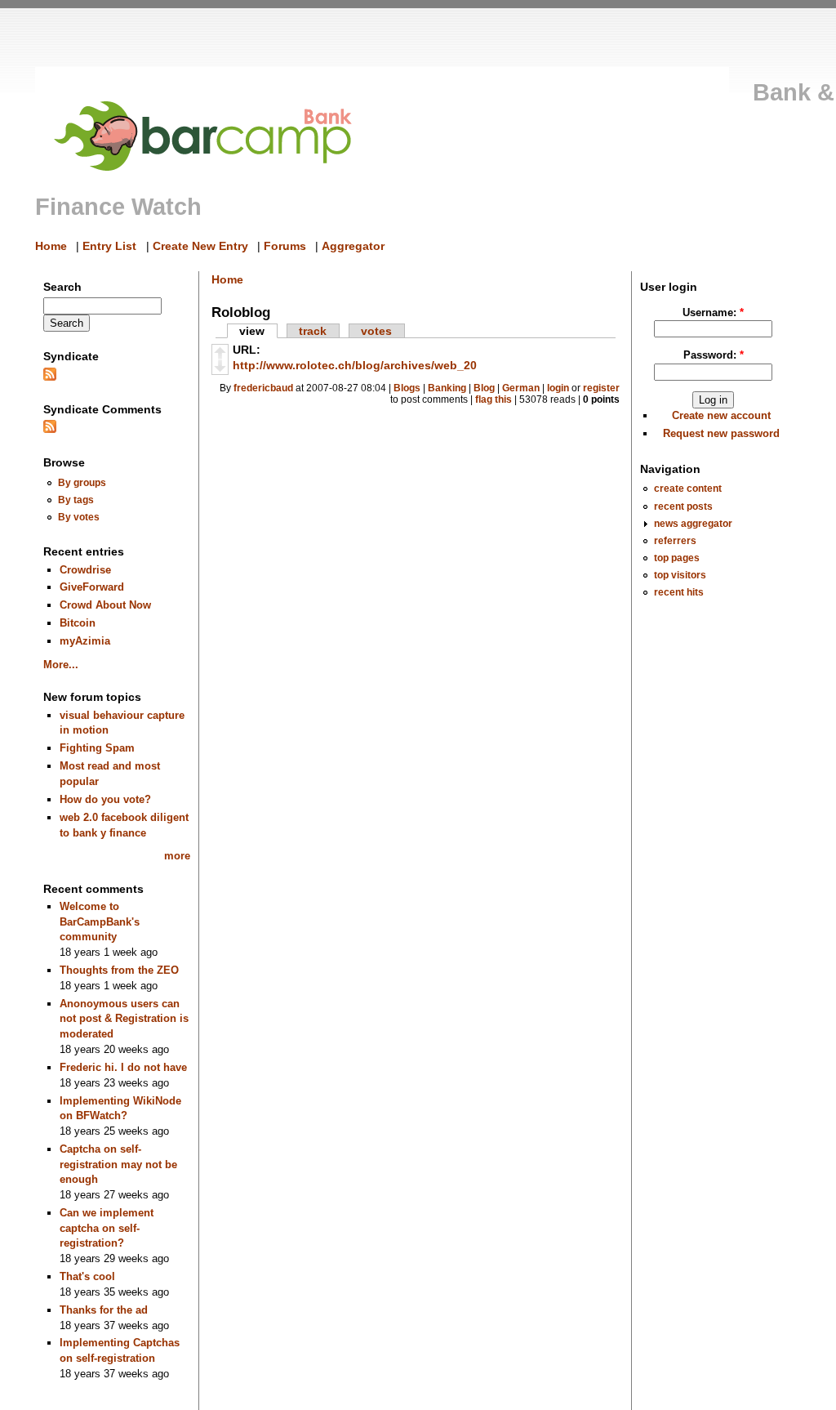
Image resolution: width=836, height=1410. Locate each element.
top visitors (680, 574)
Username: (713, 312)
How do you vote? (105, 799)
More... (60, 664)
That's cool (87, 1276)
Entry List (109, 245)
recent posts (683, 506)
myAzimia (85, 641)
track (313, 330)
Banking (447, 388)
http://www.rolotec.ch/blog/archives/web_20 (355, 365)
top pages (677, 557)
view (252, 330)
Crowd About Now (105, 605)
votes (376, 330)
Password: (713, 355)
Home (51, 245)
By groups (82, 482)
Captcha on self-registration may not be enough (118, 1164)
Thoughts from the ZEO (119, 970)
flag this (493, 399)
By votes (79, 516)
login (558, 388)
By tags (76, 499)
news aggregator (693, 523)
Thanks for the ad (104, 1310)
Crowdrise (85, 570)
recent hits (679, 592)
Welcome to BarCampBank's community (100, 921)
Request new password (721, 433)
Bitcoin (78, 623)
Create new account (721, 415)
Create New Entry (200, 245)
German (521, 388)
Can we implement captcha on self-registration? (106, 1228)
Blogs (407, 388)
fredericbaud (263, 388)
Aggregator (353, 245)
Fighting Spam (97, 748)
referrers (675, 540)
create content (688, 488)
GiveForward (92, 587)
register (601, 388)
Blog (484, 388)
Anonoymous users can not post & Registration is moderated (124, 1018)
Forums (285, 245)
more (177, 856)
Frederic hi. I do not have (123, 1067)
